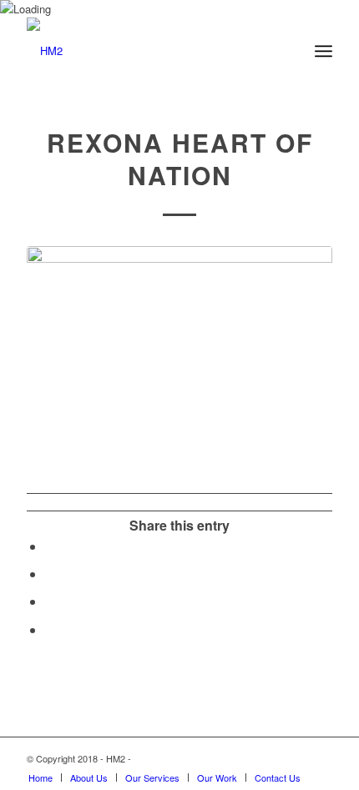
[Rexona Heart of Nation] (179, 351)
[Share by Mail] (50, 629)
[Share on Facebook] (50, 546)
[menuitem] (40, 777)
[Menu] (323, 51)
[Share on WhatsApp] (50, 573)
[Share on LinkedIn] (50, 601)
